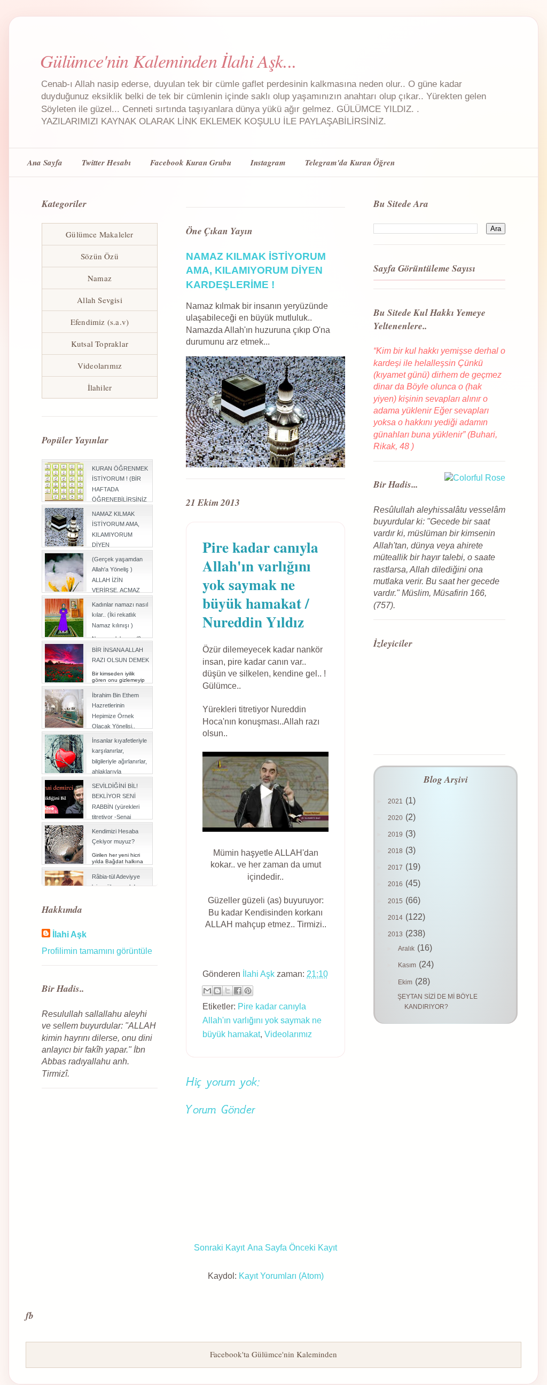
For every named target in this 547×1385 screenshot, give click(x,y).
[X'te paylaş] (227, 990)
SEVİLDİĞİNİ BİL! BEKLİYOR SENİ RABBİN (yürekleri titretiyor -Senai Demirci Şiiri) (115, 806)
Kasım (408, 965)
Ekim (406, 982)
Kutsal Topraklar (99, 343)
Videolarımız (288, 1034)
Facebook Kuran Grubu (190, 162)
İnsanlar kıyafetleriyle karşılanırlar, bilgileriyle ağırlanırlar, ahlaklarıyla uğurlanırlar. (119, 761)
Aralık (407, 948)
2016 (396, 884)
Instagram (268, 162)
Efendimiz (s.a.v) (100, 321)
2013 (396, 934)
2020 (396, 818)
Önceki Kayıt (313, 1247)
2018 (396, 851)
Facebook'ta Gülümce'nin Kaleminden (273, 1354)
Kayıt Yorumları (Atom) (281, 1275)
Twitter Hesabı (106, 162)
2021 (396, 801)
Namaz (100, 278)
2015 (396, 901)
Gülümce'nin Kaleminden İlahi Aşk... (168, 61)
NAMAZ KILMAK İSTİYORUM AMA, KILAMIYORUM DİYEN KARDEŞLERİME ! (256, 270)
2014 (396, 917)
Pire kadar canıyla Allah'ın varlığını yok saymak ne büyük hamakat (262, 1020)
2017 (396, 867)
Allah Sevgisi (99, 299)
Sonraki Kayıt (219, 1247)
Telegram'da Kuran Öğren (350, 162)
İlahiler (100, 387)
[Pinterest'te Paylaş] (248, 990)
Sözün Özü (100, 256)
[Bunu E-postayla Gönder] (207, 990)
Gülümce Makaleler (99, 234)
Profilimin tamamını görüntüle (97, 951)
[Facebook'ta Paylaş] (237, 990)
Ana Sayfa (44, 162)
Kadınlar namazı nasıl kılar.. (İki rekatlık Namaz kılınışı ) (120, 614)
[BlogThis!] (217, 990)
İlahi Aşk (69, 934)
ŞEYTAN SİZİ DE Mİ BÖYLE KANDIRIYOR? (437, 1001)
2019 (396, 834)
